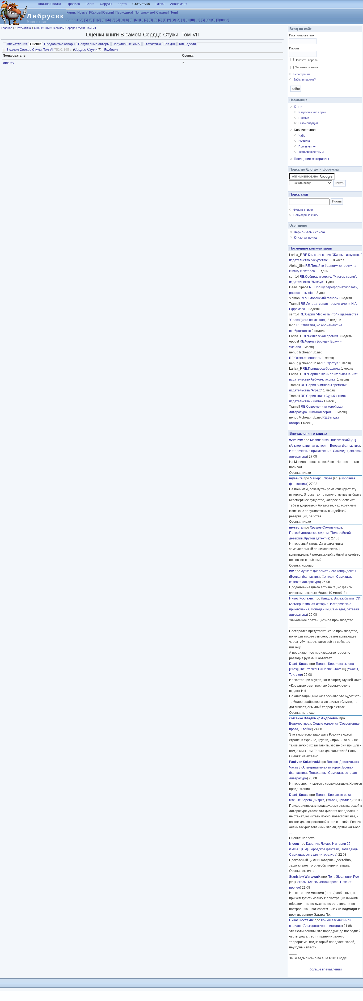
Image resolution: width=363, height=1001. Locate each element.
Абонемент (178, 4)
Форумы (106, 4)
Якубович (111, 50)
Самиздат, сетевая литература (312, 854)
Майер (315, 478)
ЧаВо (301, 135)
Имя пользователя (301, 35)
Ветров (332, 762)
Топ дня (170, 44)
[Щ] (198, 20)
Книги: (71, 12)
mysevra (296, 478)
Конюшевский (331, 920)
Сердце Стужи (85, 50)
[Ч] (187, 20)
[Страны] (162, 12)
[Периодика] (124, 12)
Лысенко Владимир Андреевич (314, 718)
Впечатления (17, 44)
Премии (303, 117)
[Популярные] (144, 12)
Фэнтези (328, 576)
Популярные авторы (93, 44)
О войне (306, 729)
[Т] (164, 20)
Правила (73, 4)
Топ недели (187, 44)
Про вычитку (307, 146)
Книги (298, 107)
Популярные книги (126, 44)
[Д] (99, 20)
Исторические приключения (310, 451)
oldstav (8, 63)
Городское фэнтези (324, 849)
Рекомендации (308, 123)
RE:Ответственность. (305, 358)
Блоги (90, 4)
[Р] (155, 20)
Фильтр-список (303, 209)
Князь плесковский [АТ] (339, 440)
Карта (122, 4)
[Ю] (208, 20)
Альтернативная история (309, 445)
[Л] (131, 20)
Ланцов (326, 598)
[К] (127, 20)
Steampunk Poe (347, 876)
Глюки (159, 4)
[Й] (123, 20)
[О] (146, 20)
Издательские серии (312, 112)
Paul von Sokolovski (304, 762)
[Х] (178, 20)
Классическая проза (323, 882)
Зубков (306, 571)
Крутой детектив (316, 538)
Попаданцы (320, 609)
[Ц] (183, 20)
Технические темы (311, 151)
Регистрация (301, 74)
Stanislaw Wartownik (304, 876)
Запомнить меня (306, 67)
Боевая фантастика (345, 445)
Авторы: (72, 20)
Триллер (295, 675)
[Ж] (108, 20)
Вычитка (304, 140)
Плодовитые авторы (59, 44)
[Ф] (174, 20)
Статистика (141, 4)
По (331, 876)
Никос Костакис (301, 598)
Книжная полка (49, 4)
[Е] (103, 20)
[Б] (86, 20)
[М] (136, 20)
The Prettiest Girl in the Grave (320, 669)
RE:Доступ (330, 363)
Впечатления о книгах (308, 434)
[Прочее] (222, 20)
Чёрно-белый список (309, 232)
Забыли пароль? (304, 79)
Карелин (312, 844)
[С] (160, 20)
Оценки (36, 44)
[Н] (141, 20)
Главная (6, 27)
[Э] (203, 20)
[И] (118, 20)
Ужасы (353, 669)
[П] (151, 20)
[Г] (94, 20)
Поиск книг (298, 194)
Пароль (294, 48)
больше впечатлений (326, 969)
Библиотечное (305, 130)
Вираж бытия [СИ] (347, 598)
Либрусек (45, 16)
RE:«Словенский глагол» (319, 298)
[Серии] (108, 12)
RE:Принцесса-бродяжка (321, 368)
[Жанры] (95, 12)
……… (327, 516)
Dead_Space (299, 664)
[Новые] (82, 12)
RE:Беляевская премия (320, 336)
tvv (291, 571)
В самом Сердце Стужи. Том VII (29, 50)
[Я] (213, 20)
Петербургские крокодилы (309, 533)
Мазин (315, 440)
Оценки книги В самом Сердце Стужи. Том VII (65, 27)
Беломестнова (300, 723)
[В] (90, 20)
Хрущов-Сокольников (326, 527)
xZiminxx (296, 440)
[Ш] (192, 20)
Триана (321, 664)
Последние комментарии (310, 248)
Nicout (294, 844)
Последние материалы (311, 159)
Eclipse (327, 478)
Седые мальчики (325, 723)
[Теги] (174, 12)
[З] (113, 20)
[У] (169, 20)
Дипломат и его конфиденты (334, 571)
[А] (81, 20)
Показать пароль (306, 60)
